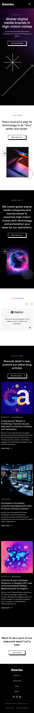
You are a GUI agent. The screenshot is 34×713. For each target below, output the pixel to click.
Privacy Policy (10, 708)
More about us (17, 137)
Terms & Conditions (22, 708)
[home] (8, 4)
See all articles (16, 376)
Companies (17, 681)
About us (17, 675)
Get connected (17, 43)
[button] (29, 4)
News (17, 691)
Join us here (17, 653)
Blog (17, 686)
